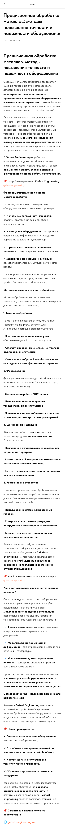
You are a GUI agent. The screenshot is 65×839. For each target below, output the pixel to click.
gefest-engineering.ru (15, 185)
